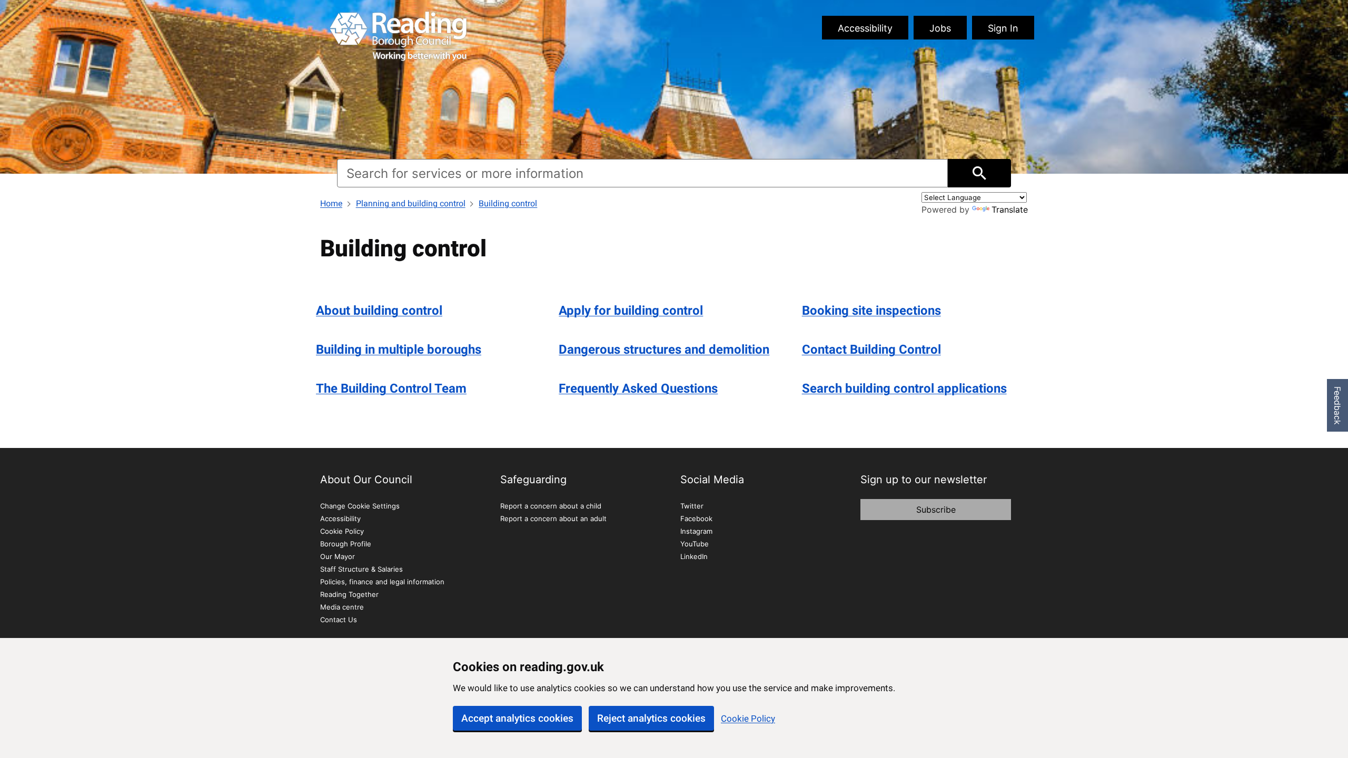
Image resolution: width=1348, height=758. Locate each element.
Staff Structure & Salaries (361, 569)
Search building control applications (904, 388)
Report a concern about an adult (553, 518)
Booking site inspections (871, 310)
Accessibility (865, 28)
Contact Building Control (871, 349)
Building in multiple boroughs (398, 349)
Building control (508, 203)
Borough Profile (345, 544)
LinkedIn (694, 556)
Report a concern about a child (550, 506)
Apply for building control (631, 310)
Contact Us (338, 619)
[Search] (979, 173)
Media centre (342, 607)
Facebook (696, 518)
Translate (1010, 209)
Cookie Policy (748, 718)
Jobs (940, 28)
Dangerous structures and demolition (664, 349)
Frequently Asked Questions (638, 388)
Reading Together (349, 594)
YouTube (694, 544)
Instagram (696, 531)
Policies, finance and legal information (382, 581)
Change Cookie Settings (360, 506)
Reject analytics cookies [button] (651, 718)
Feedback (1337, 405)
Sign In (1003, 28)
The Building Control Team (391, 388)
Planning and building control (410, 203)
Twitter (691, 506)
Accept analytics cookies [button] (517, 718)
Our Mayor (337, 556)
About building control (379, 310)
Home (331, 203)
